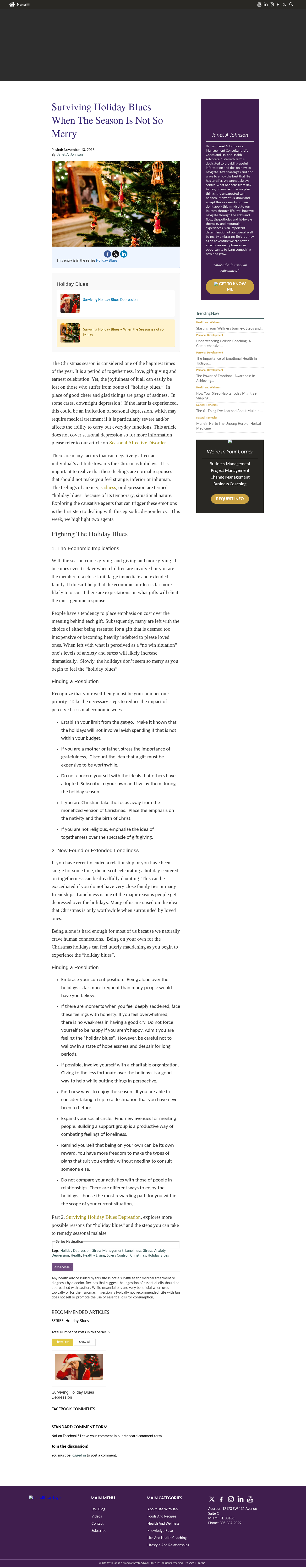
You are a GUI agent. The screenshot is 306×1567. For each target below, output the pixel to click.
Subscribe (99, 1531)
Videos (97, 1516)
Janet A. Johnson (70, 155)
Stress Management (107, 1251)
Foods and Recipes (162, 1516)
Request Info (230, 499)
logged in (78, 1455)
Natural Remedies (207, 405)
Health (76, 1256)
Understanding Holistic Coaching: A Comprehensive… (223, 343)
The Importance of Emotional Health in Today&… (226, 361)
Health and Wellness (208, 322)
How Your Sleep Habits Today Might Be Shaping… (226, 396)
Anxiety (159, 1251)
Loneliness (133, 1251)
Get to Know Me (232, 287)
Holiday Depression (75, 1251)
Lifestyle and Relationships (168, 1545)
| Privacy (188, 1563)
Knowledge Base (160, 1531)
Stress (147, 1251)
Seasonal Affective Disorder (137, 442)
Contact (98, 1524)
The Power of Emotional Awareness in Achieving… (225, 378)
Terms (201, 1563)
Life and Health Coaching (167, 1538)
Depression (60, 1256)
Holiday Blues (106, 261)
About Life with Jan (163, 1509)
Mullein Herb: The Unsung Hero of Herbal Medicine (228, 426)
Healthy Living (94, 1256)
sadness (108, 487)
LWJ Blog (98, 1509)
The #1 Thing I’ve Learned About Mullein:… (229, 411)
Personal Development (209, 335)
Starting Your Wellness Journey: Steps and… (229, 329)
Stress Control (117, 1256)
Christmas (138, 1256)
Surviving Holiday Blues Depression (110, 300)
